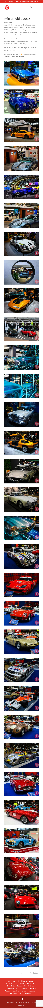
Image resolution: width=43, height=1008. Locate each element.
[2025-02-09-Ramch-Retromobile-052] (21, 739)
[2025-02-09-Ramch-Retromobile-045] (21, 597)
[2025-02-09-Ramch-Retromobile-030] (21, 370)
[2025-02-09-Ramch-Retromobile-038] (21, 455)
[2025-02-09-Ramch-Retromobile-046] (21, 625)
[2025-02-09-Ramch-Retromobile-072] (21, 938)
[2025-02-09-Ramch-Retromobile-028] (21, 313)
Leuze (24, 991)
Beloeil (22, 983)
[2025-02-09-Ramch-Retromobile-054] (21, 796)
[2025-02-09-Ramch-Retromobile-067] (21, 881)
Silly (20, 993)
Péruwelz (13, 993)
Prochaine (34, 973)
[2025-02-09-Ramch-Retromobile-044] (21, 569)
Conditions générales (25, 981)
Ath (16, 983)
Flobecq (33, 988)
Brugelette (11, 986)
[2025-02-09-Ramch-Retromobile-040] (21, 483)
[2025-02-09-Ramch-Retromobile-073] (21, 967)
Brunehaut (21, 986)
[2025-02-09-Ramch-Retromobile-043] (21, 540)
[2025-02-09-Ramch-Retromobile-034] (21, 427)
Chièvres (31, 986)
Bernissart (31, 983)
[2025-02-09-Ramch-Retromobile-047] (21, 654)
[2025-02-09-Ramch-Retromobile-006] (21, 85)
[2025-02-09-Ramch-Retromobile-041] (21, 512)
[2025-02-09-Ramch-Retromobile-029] (21, 341)
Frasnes (7, 991)
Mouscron (32, 991)
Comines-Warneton (12, 988)
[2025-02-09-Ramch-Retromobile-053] (21, 768)
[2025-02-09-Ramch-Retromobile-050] (21, 711)
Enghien (24, 988)
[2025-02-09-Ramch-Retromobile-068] (21, 910)
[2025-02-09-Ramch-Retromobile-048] (21, 682)
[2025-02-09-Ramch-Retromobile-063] (21, 853)
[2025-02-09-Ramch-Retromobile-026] (21, 284)
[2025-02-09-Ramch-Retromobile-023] (21, 228)
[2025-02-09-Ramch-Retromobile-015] (21, 171)
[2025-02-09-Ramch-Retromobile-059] (21, 824)
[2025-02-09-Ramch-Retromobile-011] (21, 114)
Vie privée (11, 981)
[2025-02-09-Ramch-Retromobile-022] (21, 199)
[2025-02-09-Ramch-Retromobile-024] (21, 256)
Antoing (9, 983)
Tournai (28, 993)
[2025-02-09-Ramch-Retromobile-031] (21, 398)
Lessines (16, 991)
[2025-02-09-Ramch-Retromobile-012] (21, 142)
